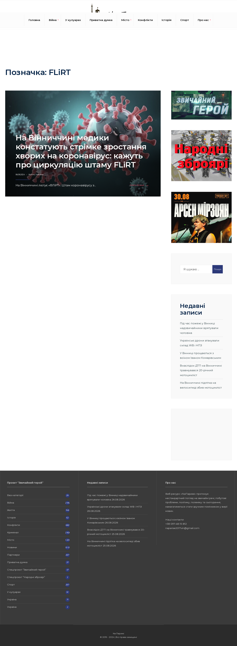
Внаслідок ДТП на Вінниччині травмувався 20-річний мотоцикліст (201, 370)
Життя (31, 174)
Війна (53, 20)
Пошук (217, 269)
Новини (39, 174)
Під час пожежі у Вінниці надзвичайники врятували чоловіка (199, 328)
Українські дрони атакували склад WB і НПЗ (114, 506)
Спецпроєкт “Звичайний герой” (26, 569)
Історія (166, 20)
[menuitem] (53, 20)
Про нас (203, 20)
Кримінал (13, 532)
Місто (125, 20)
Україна (11, 599)
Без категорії (15, 495)
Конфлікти (145, 20)
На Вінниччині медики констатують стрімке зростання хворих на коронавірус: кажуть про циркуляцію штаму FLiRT (81, 151)
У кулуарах (73, 20)
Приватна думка (101, 20)
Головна (34, 20)
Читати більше (140, 185)
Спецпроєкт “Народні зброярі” (26, 577)
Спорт (184, 20)
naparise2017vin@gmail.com (182, 528)
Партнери (13, 554)
